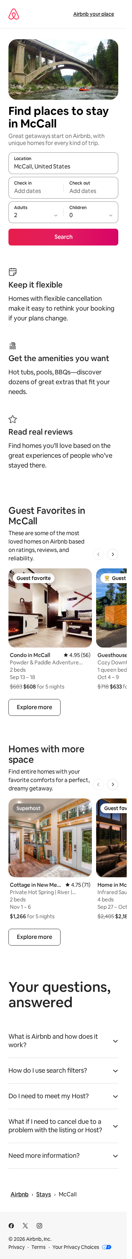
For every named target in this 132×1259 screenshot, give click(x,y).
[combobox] (63, 166)
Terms (38, 1247)
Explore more (34, 707)
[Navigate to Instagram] (39, 1226)
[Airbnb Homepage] (13, 14)
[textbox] (36, 191)
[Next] (112, 554)
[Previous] (98, 554)
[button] (63, 1042)
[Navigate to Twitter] (25, 1226)
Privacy (16, 1247)
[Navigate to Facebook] (11, 1226)
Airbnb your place (93, 14)
